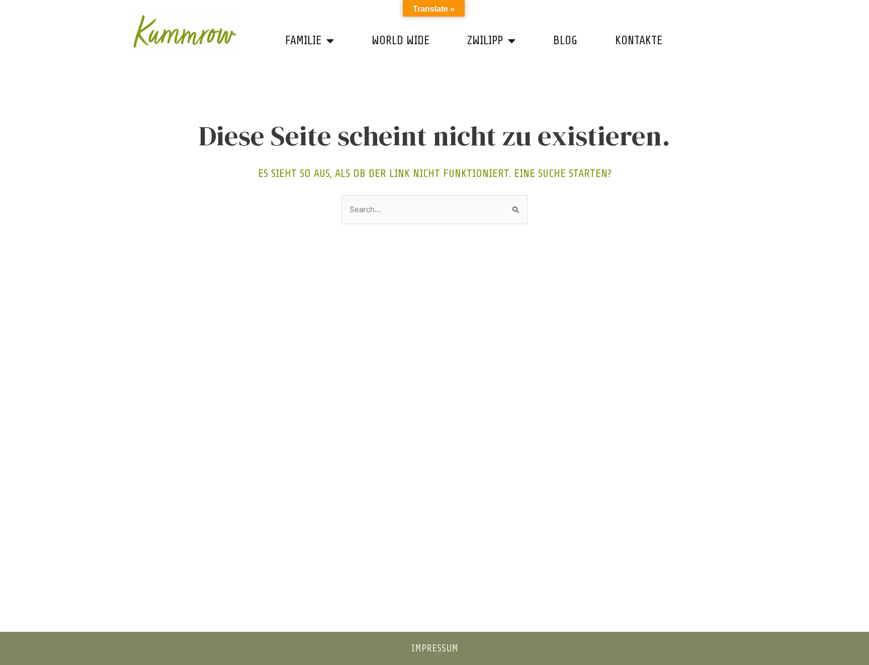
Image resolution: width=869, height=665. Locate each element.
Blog (565, 40)
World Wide (400, 40)
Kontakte (638, 40)
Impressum (434, 648)
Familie (303, 40)
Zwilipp (485, 40)
